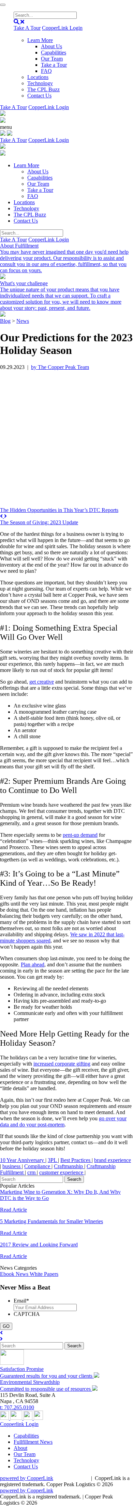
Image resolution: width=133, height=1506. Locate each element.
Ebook (8, 1274)
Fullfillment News (33, 1442)
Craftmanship (69, 1166)
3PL (53, 1160)
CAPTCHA (27, 1314)
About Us (51, 46)
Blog (5, 321)
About (20, 1448)
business (12, 1166)
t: (17, 1407)
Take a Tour (54, 65)
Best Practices (76, 1160)
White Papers (44, 1274)
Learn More (40, 40)
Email (21, 1301)
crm (32, 1172)
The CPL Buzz (43, 89)
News (22, 321)
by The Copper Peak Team (60, 367)
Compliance (37, 1166)
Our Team (52, 59)
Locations (37, 77)
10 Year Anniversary (22, 1160)
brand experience (112, 1160)
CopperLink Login (62, 28)
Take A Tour (27, 28)
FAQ (46, 71)
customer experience (62, 1172)
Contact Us (39, 95)
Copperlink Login (19, 1424)
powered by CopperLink (26, 1478)
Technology (40, 83)
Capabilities (53, 52)
